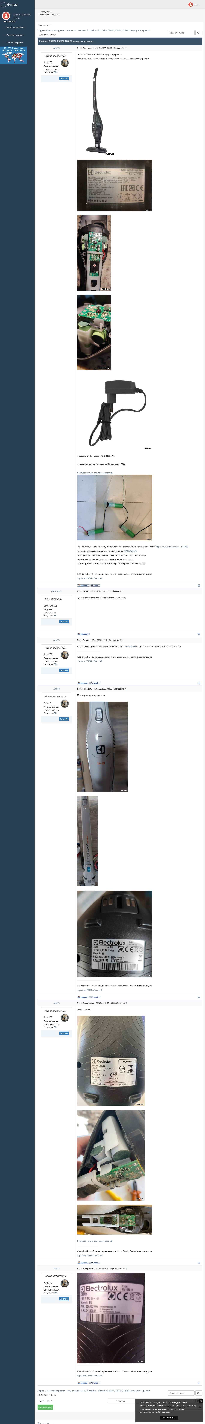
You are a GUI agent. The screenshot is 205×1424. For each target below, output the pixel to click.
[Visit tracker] (13, 55)
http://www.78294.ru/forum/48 (89, 578)
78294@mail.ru (130, 550)
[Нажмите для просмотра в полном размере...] (114, 185)
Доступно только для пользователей (94, 472)
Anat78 (56, 47)
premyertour (56, 591)
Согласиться (169, 1418)
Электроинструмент (55, 30)
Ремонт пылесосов (76, 30)
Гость (197, 4)
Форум (41, 30)
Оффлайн (64, 78)
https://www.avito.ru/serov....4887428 (172, 546)
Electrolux (91, 30)
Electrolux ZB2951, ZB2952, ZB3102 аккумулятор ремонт (124, 30)
